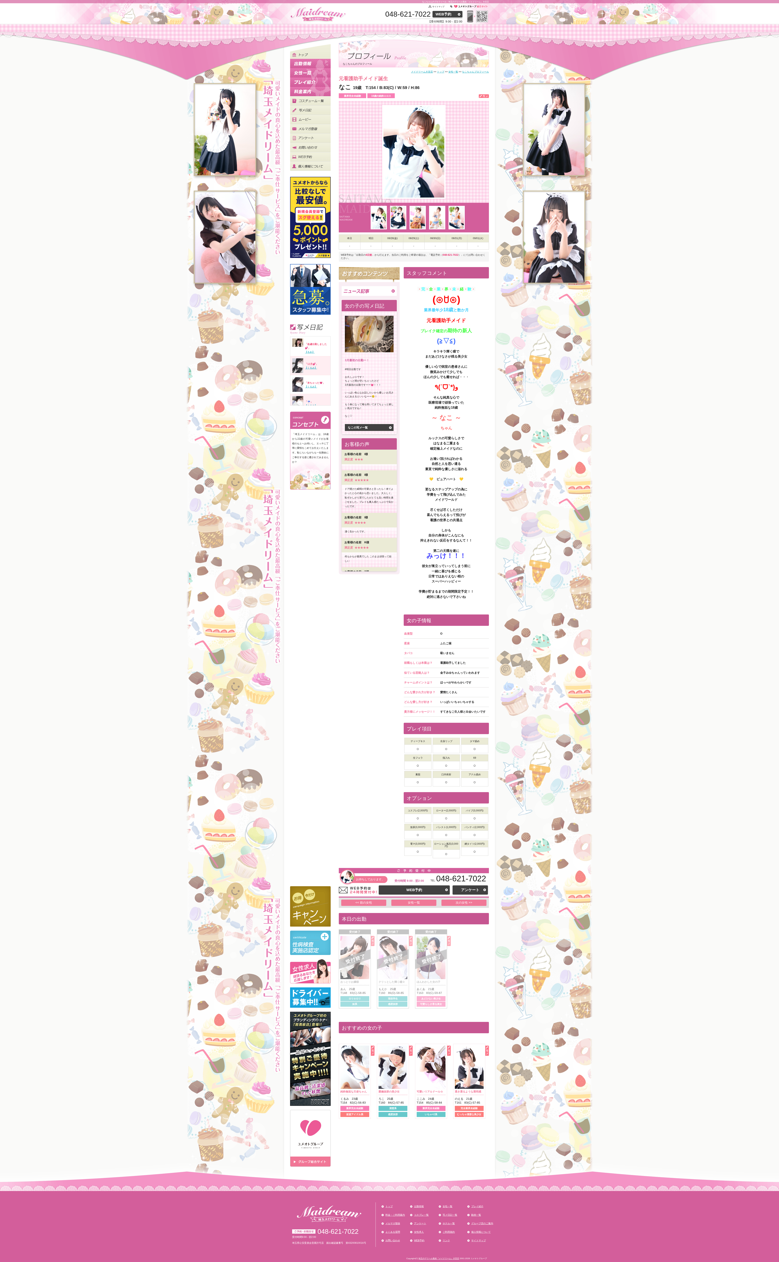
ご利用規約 (449, 1232)
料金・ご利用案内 (395, 1215)
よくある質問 (392, 1232)
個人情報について (481, 1232)
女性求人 (419, 1232)
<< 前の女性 (363, 902)
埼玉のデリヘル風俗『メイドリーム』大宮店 (439, 1258)
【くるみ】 (311, 367)
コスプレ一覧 (421, 1215)
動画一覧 (476, 1215)
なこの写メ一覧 (358, 427)
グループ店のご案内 (482, 1223)
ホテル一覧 (449, 1223)
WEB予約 (443, 14)
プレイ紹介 (477, 1206)
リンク (446, 1240)
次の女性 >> (464, 902)
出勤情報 (419, 1206)
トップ (389, 1206)
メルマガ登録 (392, 1223)
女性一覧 (414, 902)
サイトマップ (438, 6)
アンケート (470, 890)
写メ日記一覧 (450, 1215)
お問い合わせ (392, 1240)
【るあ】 (310, 352)
